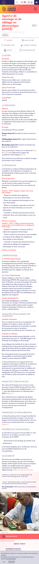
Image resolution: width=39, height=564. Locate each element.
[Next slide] (36, 513)
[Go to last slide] (3, 513)
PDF (34, 25)
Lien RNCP (5, 35)
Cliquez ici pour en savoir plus (23, 470)
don (22, 2)
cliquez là (10, 393)
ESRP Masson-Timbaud (11, 536)
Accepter (4, 561)
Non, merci (11, 561)
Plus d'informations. (11, 558)
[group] (19, 513)
